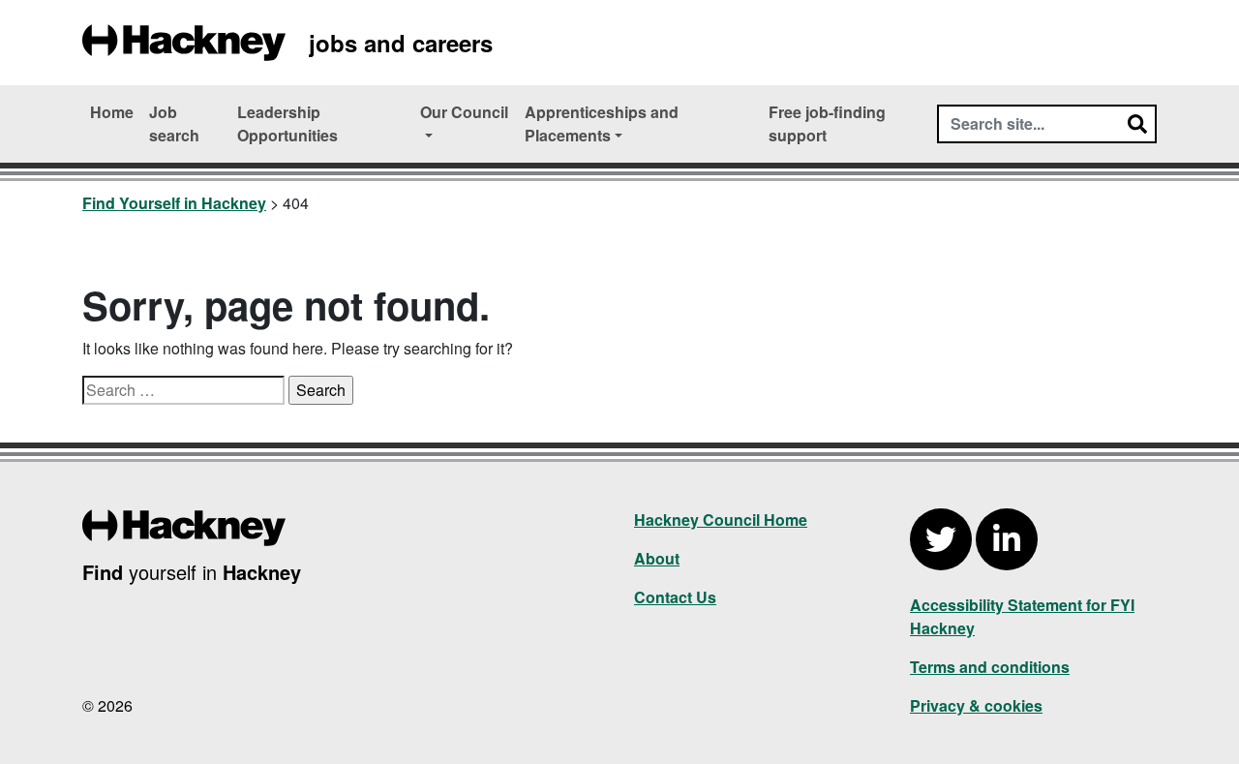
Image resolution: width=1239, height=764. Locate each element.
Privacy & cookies (976, 705)
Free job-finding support (827, 123)
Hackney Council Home (720, 519)
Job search (174, 123)
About (657, 558)
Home (112, 112)
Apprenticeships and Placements (602, 123)
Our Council (464, 112)
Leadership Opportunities (287, 123)
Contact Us (675, 597)
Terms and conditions (990, 667)
